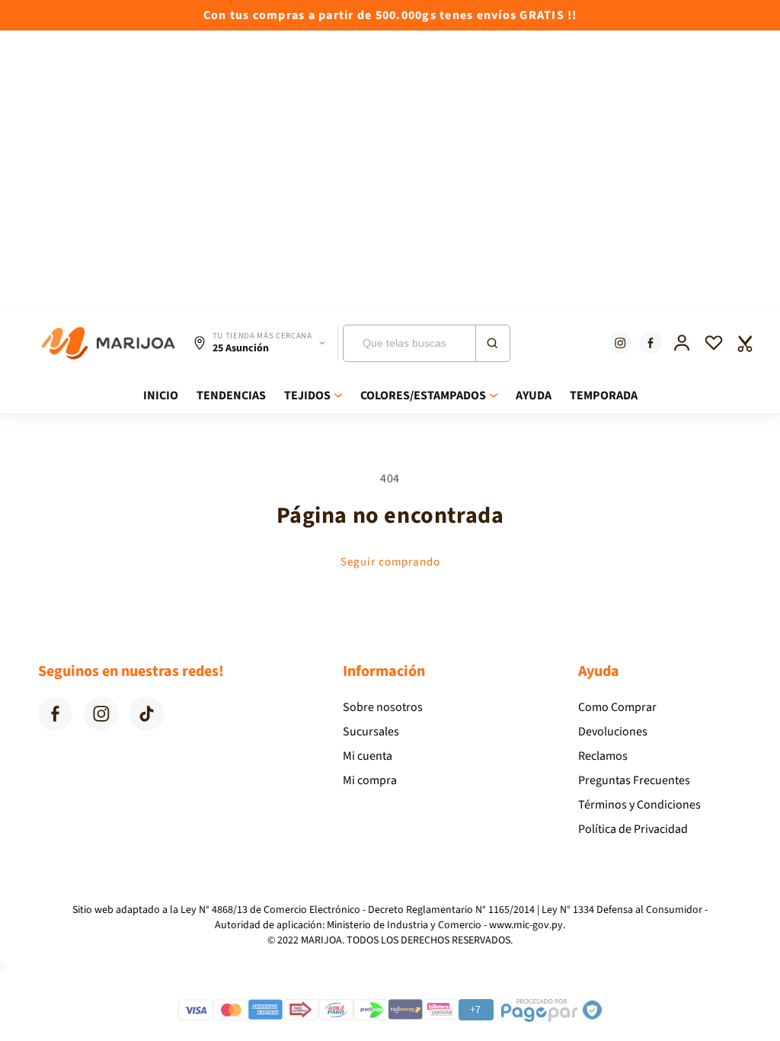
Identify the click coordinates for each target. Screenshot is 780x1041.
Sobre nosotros (383, 707)
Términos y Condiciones (639, 804)
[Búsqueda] (492, 343)
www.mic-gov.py (526, 925)
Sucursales (371, 731)
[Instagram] (620, 343)
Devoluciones (612, 731)
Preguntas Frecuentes (634, 780)
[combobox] (426, 343)
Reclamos (603, 756)
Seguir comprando (390, 562)
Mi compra (370, 780)
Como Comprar (617, 707)
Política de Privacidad (633, 829)
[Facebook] (650, 343)
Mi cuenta (367, 756)
